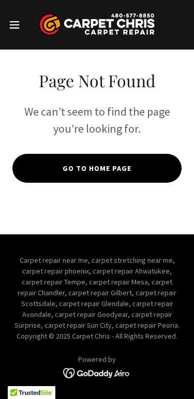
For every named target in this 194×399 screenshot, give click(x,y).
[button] (18, 24)
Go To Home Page (97, 168)
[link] (97, 24)
